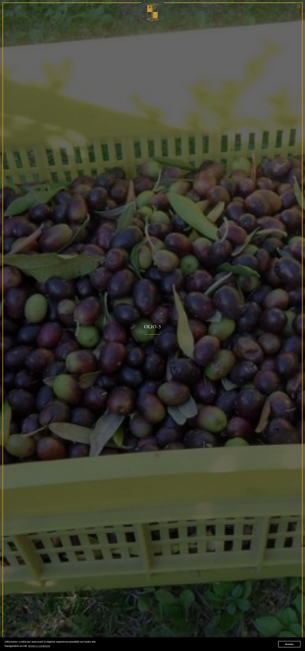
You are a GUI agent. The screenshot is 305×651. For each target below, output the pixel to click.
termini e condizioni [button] (39, 646)
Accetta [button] (289, 644)
